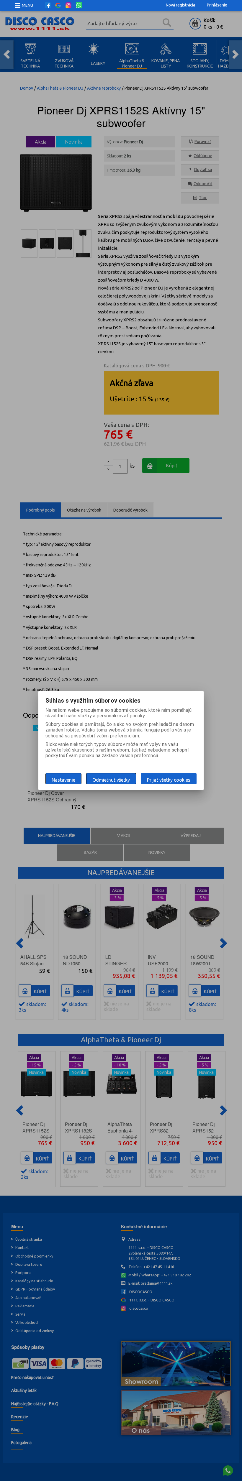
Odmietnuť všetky (111, 780)
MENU (27, 5)
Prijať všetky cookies (168, 780)
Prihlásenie (217, 5)
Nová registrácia (180, 5)
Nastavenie (63, 780)
